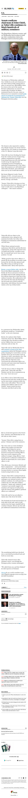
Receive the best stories (7, 731)
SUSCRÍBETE (21, 8)
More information (4, 620)
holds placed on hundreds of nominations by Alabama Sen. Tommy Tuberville (13, 95)
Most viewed (4, 691)
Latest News (16, 16)
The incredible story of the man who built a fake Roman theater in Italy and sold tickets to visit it (14, 710)
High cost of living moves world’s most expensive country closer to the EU (12, 681)
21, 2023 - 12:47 (16, 69)
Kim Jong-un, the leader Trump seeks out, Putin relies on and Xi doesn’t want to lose (12, 685)
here (20, 623)
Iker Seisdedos (12, 597)
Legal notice (6, 787)
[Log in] (25, 9)
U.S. (2, 13)
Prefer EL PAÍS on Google (8, 76)
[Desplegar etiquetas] (26, 614)
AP (14, 67)
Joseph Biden (4, 16)
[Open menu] (2, 9)
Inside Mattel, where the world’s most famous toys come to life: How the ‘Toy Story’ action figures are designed (14, 699)
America (3, 614)
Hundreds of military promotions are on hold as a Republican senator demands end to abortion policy (17, 604)
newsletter (4, 728)
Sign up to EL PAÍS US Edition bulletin (11, 581)
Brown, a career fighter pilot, (10, 269)
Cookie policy (22, 787)
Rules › (25, 587)
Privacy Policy (11, 787)
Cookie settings (16, 787)
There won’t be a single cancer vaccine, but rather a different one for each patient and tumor (12, 673)
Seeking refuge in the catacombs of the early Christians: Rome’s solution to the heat (13, 677)
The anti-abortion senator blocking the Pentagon (16, 595)
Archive (3, 742)
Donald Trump (10, 16)
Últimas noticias (5, 670)
